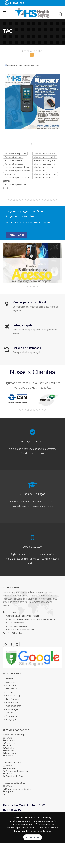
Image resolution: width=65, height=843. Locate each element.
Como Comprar (13, 705)
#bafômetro (39, 170)
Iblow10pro (10, 753)
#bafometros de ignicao (45, 160)
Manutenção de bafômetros (18, 788)
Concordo (32, 837)
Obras (8, 773)
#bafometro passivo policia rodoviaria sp (16, 172)
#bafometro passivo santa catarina (16, 179)
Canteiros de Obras (12, 762)
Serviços (10, 692)
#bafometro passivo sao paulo (15, 186)
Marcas (9, 678)
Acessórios (11, 685)
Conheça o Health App (13, 734)
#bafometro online (13, 160)
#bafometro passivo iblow (17, 167)
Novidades (11, 688)
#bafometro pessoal (43, 157)
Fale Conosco (12, 699)
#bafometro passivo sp (44, 153)
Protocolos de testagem (16, 771)
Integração (11, 719)
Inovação (9, 750)
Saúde (8, 745)
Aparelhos (11, 681)
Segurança (11, 716)
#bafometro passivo (14, 164)
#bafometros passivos (44, 164)
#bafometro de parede (15, 153)
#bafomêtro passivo (43, 167)
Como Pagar (12, 709)
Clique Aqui (17, 235)
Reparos (9, 791)
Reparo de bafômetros (14, 782)
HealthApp (10, 740)
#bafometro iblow (13, 157)
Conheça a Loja (13, 695)
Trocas (9, 712)
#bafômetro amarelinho (45, 174)
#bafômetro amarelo (43, 177)
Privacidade (12, 702)
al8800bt (9, 755)
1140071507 (16, 3)
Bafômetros (11, 768)
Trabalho (9, 748)
